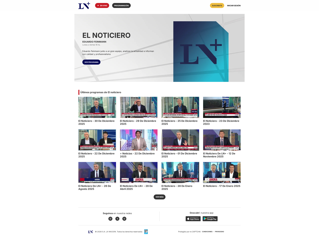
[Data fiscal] (146, 231)
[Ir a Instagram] (110, 219)
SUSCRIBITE (217, 5)
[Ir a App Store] (193, 218)
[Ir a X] (117, 219)
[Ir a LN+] (84, 5)
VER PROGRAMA (91, 62)
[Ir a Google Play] (210, 218)
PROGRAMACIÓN (121, 5)
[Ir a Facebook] (124, 219)
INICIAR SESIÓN (234, 5)
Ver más (159, 197)
